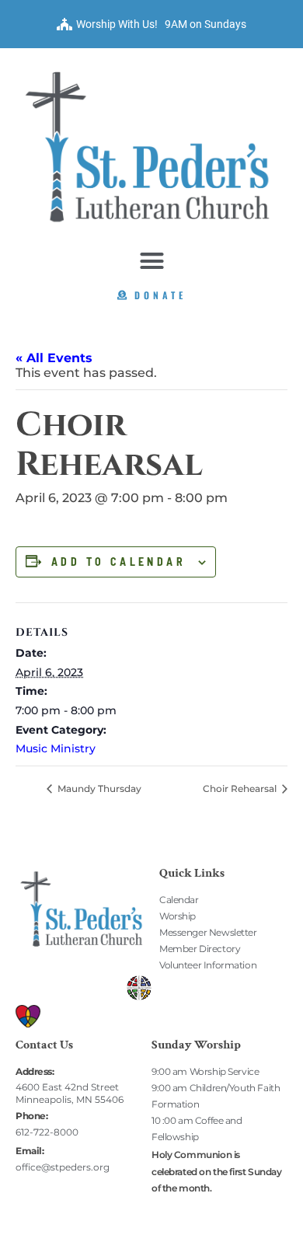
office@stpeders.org (63, 1167)
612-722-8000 (47, 1132)
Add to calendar (118, 561)
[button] (151, 260)
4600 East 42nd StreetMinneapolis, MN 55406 (70, 1093)
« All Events (54, 358)
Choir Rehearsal (241, 788)
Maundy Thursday (98, 788)
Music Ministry (56, 748)
